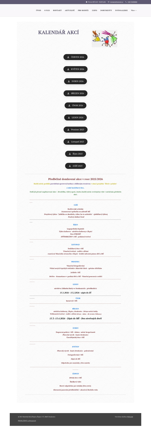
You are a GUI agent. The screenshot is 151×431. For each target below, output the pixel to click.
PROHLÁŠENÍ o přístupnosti (27, 421)
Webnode (130, 417)
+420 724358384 (132, 2)
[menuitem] (39, 10)
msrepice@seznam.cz (116, 2)
